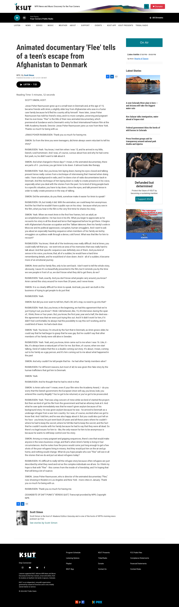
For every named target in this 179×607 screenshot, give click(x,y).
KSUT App (111, 25)
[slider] (28, 17)
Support (85, 25)
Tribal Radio (142, 25)
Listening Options (72, 558)
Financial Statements (138, 564)
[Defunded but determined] (144, 165)
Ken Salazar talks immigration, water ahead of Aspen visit (142, 118)
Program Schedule (73, 553)
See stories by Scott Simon (43, 522)
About (73, 25)
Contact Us (102, 569)
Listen (17, 25)
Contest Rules (135, 569)
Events (98, 25)
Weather (63, 25)
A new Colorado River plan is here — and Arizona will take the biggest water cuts (142, 106)
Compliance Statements (139, 558)
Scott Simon (29, 75)
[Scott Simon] (21, 518)
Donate (159, 6)
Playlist (69, 564)
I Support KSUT (144, 199)
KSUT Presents (125, 25)
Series (39, 25)
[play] (17, 17)
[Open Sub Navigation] (22, 25)
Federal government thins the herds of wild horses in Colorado (143, 129)
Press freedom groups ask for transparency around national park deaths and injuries (141, 141)
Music (51, 25)
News (28, 25)
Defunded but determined (144, 184)
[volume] (24, 18)
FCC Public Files (136, 553)
